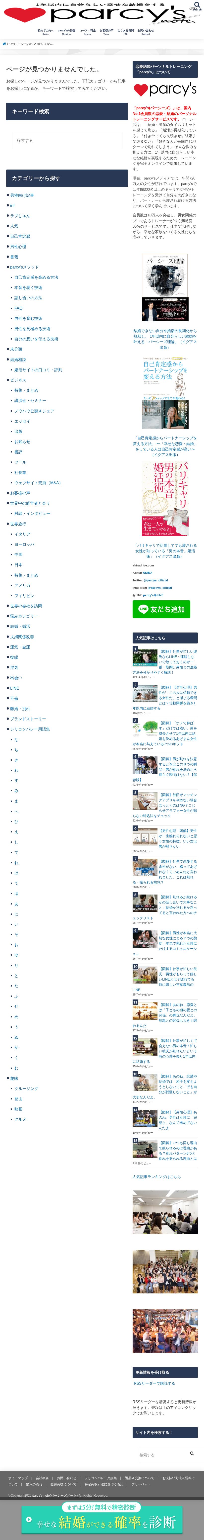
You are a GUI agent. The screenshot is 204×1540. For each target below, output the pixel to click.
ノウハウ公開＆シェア (34, 411)
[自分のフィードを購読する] (133, 1383)
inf (12, 205)
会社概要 (42, 1478)
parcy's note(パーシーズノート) (55, 1495)
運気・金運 (20, 647)
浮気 (14, 667)
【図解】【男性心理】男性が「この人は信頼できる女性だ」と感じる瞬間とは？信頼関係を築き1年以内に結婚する (165, 697)
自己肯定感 (20, 236)
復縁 (14, 657)
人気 (14, 226)
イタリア (22, 534)
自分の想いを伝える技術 (36, 339)
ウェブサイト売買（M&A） (38, 482)
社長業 (20, 472)
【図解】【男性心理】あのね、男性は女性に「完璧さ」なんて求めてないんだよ (178, 1120)
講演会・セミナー (30, 400)
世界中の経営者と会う (30, 503)
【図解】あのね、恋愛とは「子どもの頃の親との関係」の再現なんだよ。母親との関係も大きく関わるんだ (165, 1015)
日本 (18, 564)
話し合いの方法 (28, 297)
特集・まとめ (26, 390)
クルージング (26, 1088)
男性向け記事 (22, 195)
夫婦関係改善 (22, 636)
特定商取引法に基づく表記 (104, 1484)
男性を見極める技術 (32, 328)
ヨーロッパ (24, 544)
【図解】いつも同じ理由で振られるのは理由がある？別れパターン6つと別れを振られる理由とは (178, 1151)
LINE (14, 688)
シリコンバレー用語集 (30, 729)
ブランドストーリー (28, 719)
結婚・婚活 (20, 626)
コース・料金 (87, 32)
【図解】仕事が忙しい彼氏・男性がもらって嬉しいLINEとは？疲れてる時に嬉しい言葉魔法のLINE (165, 979)
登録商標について (63, 1484)
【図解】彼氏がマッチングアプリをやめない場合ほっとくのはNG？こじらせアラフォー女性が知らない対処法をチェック (165, 805)
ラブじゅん (20, 215)
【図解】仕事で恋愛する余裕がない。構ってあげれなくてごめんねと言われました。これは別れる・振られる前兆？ (165, 871)
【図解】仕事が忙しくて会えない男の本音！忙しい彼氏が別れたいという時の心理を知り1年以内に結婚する (165, 1051)
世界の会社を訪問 (26, 606)
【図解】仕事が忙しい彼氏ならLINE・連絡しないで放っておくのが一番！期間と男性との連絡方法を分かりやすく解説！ (165, 661)
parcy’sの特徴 (66, 32)
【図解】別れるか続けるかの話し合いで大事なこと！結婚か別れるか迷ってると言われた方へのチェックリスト (165, 907)
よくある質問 (125, 32)
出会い (16, 677)
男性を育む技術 (28, 318)
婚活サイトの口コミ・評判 (38, 369)
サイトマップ (18, 1478)
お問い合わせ (146, 32)
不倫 (14, 698)
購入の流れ (34, 1484)
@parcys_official (156, 580)
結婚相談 (18, 359)
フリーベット (141, 1484)
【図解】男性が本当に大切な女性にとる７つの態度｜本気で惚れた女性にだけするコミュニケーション (165, 943)
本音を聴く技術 (28, 287)
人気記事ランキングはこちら (157, 1177)
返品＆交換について (139, 1478)
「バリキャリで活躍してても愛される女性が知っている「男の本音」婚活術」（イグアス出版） (165, 551)
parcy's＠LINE (153, 595)
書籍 (14, 257)
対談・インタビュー (32, 513)
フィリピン (24, 595)
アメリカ (22, 585)
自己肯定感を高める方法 (36, 277)
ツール (20, 462)
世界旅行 (18, 524)
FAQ (18, 308)
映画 (18, 1109)
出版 (18, 431)
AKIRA (148, 573)
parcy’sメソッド (24, 267)
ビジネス (18, 380)
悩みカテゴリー (24, 616)
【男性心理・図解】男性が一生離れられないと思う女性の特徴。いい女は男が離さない (178, 838)
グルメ (20, 1119)
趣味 (14, 1078)
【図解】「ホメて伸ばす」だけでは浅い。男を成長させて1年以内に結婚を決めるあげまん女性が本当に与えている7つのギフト (165, 733)
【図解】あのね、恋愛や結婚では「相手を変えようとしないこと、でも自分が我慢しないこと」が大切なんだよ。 (165, 1086)
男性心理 (18, 246)
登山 (18, 1098)
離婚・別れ (20, 708)
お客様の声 (106, 32)
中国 (18, 554)
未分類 (16, 349)
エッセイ (22, 421)
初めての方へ (46, 32)
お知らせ (22, 441)
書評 (18, 452)
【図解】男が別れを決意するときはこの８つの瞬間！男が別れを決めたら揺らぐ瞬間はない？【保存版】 (165, 769)
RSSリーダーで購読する (154, 1383)
